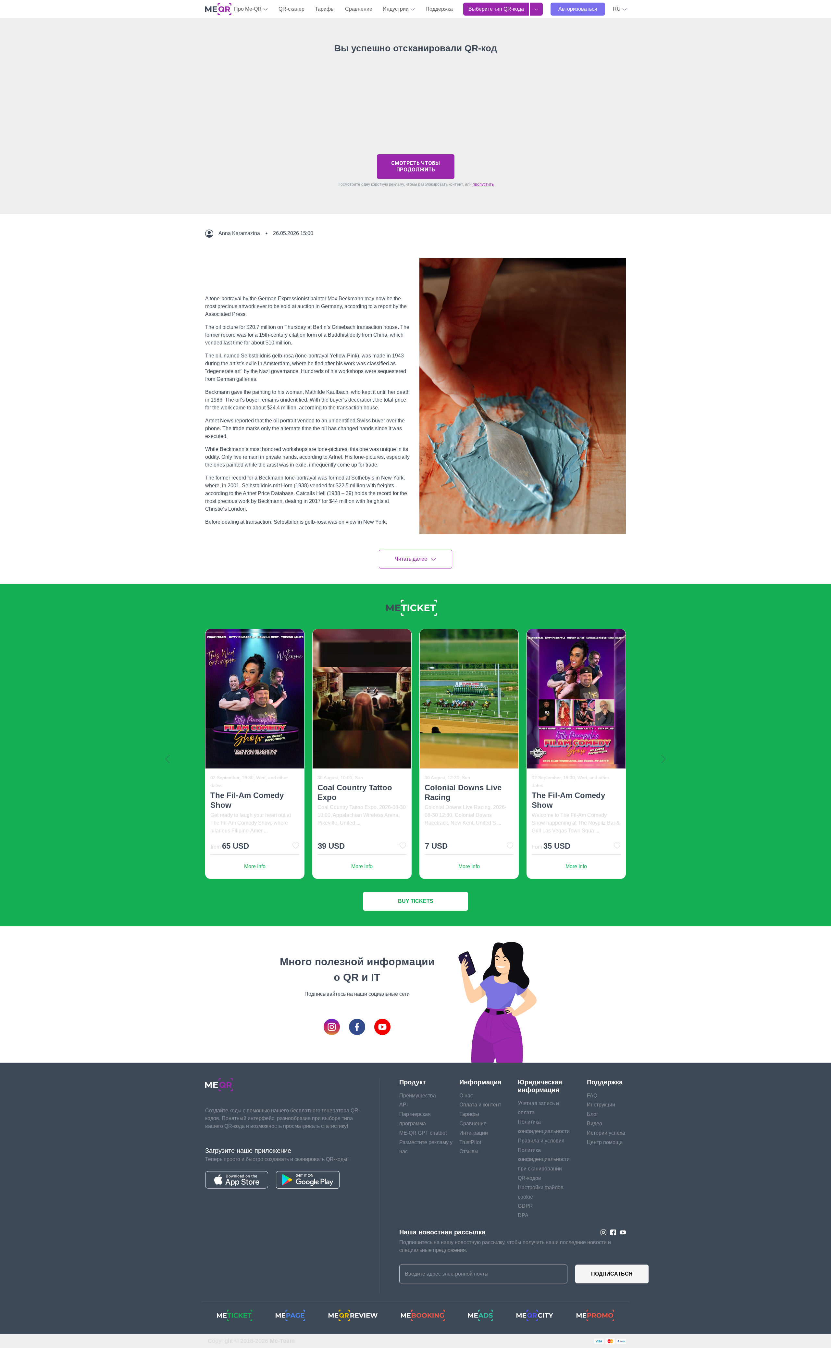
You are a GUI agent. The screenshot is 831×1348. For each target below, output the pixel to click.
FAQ (592, 1095)
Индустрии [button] (396, 9)
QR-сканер (291, 9)
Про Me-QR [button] (248, 9)
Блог (592, 1114)
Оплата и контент (480, 1104)
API (403, 1104)
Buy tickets (415, 901)
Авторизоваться (577, 9)
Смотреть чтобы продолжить (415, 166)
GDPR (525, 1206)
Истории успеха (606, 1133)
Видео (594, 1123)
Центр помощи (605, 1142)
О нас (466, 1095)
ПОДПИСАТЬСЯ (612, 1274)
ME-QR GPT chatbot (423, 1133)
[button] (620, 9)
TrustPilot (470, 1142)
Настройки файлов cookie (541, 1192)
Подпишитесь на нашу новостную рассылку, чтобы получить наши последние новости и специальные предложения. (505, 1246)
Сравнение (358, 9)
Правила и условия (541, 1140)
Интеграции (473, 1133)
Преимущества (417, 1095)
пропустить (483, 184)
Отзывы (468, 1151)
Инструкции (601, 1104)
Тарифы (325, 9)
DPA (523, 1215)
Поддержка (439, 9)
